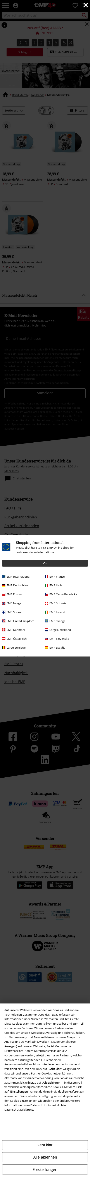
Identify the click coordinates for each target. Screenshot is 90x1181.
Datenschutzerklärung (18, 1110)
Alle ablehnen (45, 1157)
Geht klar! (45, 1145)
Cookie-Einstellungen (23, 1101)
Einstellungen (45, 1169)
